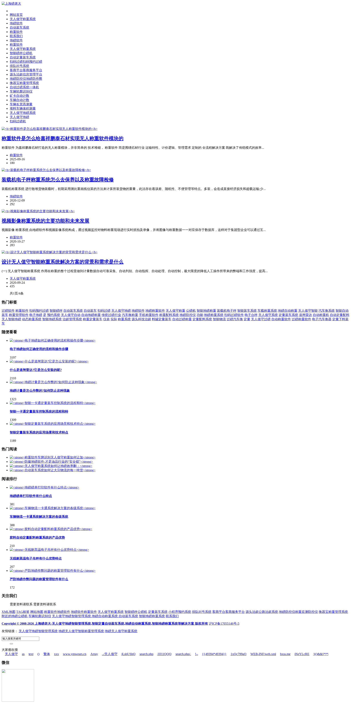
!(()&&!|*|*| (320, 654)
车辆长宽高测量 (21, 104)
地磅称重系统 (213, 315)
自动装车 (90, 310)
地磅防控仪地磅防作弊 (26, 78)
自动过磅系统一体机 (24, 87)
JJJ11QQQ (164, 654)
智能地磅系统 (52, 319)
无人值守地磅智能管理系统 (72, 616)
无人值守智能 (308, 310)
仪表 (106, 319)
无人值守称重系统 (23, 19)
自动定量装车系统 (23, 57)
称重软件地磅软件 (57, 611)
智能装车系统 (247, 310)
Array (94, 654)
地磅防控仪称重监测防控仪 (298, 611)
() (38, 654)
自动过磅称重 (182, 319)
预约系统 (53, 315)
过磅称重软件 (301, 319)
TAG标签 (22, 611)
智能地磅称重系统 (152, 616)
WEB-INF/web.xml (263, 654)
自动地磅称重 (91, 315)
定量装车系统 (288, 315)
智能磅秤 (56, 310)
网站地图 (36, 611)
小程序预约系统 (179, 611)
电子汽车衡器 (322, 319)
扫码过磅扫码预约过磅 (26, 61)
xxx (56, 654)
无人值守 (11, 654)
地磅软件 (16, 23)
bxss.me (285, 654)
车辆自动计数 (19, 100)
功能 (200, 315)
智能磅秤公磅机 (21, 53)
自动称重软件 (281, 319)
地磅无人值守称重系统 (121, 631)
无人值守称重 (175, 310)
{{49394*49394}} (214, 654)
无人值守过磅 (261, 319)
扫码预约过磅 (39, 310)
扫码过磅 (104, 310)
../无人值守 (109, 654)
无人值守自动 (70, 315)
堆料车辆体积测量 (23, 108)
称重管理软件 (18, 315)
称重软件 (16, 31)
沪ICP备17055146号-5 (224, 623)
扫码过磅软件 (234, 315)
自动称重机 (321, 315)
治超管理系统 (72, 319)
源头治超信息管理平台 (26, 74)
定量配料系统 (202, 319)
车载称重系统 (267, 310)
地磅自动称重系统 (105, 616)
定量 (247, 319)
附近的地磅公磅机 (15, 616)
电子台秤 (251, 315)
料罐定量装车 (161, 319)
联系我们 (16, 36)
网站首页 (16, 14)
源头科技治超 (141, 319)
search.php (146, 654)
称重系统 (124, 319)
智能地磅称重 (206, 310)
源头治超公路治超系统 (262, 611)
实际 (113, 319)
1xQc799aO (238, 654)
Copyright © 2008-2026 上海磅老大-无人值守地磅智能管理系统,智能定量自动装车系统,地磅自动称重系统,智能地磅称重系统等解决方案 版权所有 (105, 623)
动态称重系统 (31, 319)
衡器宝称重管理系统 (24, 83)
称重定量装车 (92, 319)
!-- (196, 654)
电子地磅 (35, 315)
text (31, 654)
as (23, 654)
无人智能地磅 (11, 319)
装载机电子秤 (226, 310)
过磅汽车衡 (235, 319)
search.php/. (183, 654)
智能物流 (219, 319)
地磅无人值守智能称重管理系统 (81, 631)
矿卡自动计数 (19, 95)
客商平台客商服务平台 (26, 70)
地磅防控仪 (188, 315)
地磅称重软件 (155, 310)
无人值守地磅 (19, 117)
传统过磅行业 (111, 315)
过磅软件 (8, 310)
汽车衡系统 (326, 310)
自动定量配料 (339, 315)
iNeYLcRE (302, 654)
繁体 (46, 654)
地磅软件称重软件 (84, 611)
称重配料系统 (169, 315)
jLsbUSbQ (128, 654)
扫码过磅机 (18, 121)
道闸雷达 (305, 315)
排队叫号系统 (19, 66)
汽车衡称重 (130, 315)
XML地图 (8, 611)
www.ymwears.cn (74, 654)
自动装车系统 (19, 27)
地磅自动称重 (287, 310)
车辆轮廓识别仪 (21, 91)
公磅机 (191, 310)
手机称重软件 (148, 315)
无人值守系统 (268, 315)
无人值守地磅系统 (23, 112)
